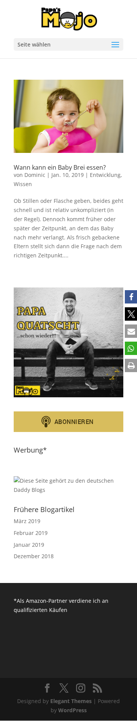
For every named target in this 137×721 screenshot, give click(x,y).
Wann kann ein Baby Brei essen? (60, 167)
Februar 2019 (31, 532)
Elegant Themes (71, 701)
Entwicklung (105, 174)
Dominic (34, 174)
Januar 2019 (29, 544)
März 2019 (27, 521)
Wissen (23, 184)
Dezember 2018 (34, 556)
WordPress (72, 710)
